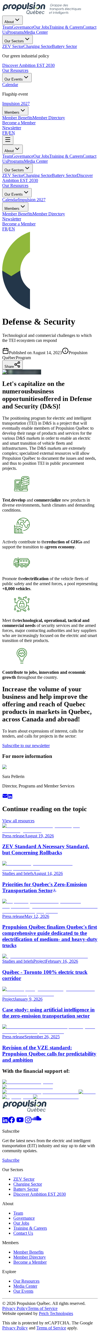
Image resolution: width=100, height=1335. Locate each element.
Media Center (36, 161)
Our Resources (15, 70)
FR (5, 132)
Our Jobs (41, 156)
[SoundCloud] (36, 1121)
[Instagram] (28, 1121)
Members (11, 112)
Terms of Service (43, 1308)
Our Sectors (14, 41)
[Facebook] (11, 1121)
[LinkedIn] (5, 1121)
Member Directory (48, 213)
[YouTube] (20, 1121)
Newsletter (11, 127)
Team (7, 156)
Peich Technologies (56, 1313)
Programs (15, 161)
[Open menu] (7, 140)
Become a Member (19, 122)
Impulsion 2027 (16, 103)
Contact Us (23, 1233)
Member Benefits (17, 213)
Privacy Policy (15, 1308)
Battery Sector (64, 175)
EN (12, 132)
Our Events (13, 79)
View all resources (18, 820)
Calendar (10, 199)
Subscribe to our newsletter (26, 745)
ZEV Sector (12, 175)
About (9, 22)
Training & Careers (66, 156)
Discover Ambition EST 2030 (28, 65)
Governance (22, 156)
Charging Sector (37, 175)
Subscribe (10, 1160)
